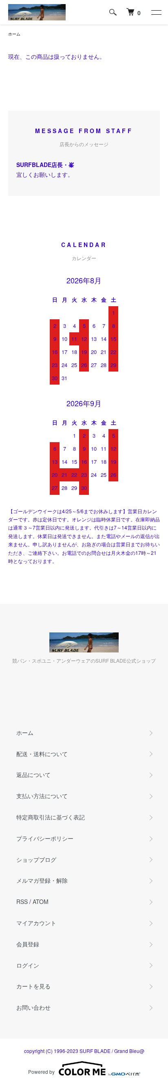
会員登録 (27, 944)
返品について (33, 774)
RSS (22, 901)
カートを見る (33, 986)
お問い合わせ (33, 1007)
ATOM (41, 901)
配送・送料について (42, 754)
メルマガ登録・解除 (42, 880)
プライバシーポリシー (44, 838)
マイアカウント (36, 923)
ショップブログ (36, 859)
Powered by (41, 1071)
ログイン (27, 965)
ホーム (14, 34)
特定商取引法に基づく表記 (50, 817)
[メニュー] (156, 12)
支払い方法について (42, 796)
